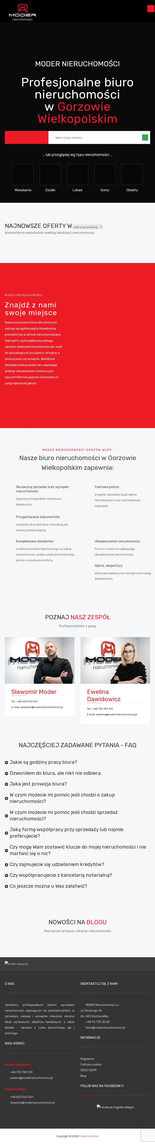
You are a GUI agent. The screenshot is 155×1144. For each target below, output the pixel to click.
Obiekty (132, 190)
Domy (105, 190)
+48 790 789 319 (102, 708)
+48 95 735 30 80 (98, 1022)
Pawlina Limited (89, 1136)
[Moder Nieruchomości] (22, 11)
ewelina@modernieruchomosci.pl (116, 714)
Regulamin (87, 1059)
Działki (50, 190)
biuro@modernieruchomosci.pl (105, 1027)
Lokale (77, 190)
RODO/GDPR (89, 1070)
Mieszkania (23, 190)
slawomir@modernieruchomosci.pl (41, 707)
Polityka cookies (91, 1064)
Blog (83, 1076)
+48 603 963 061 (27, 701)
